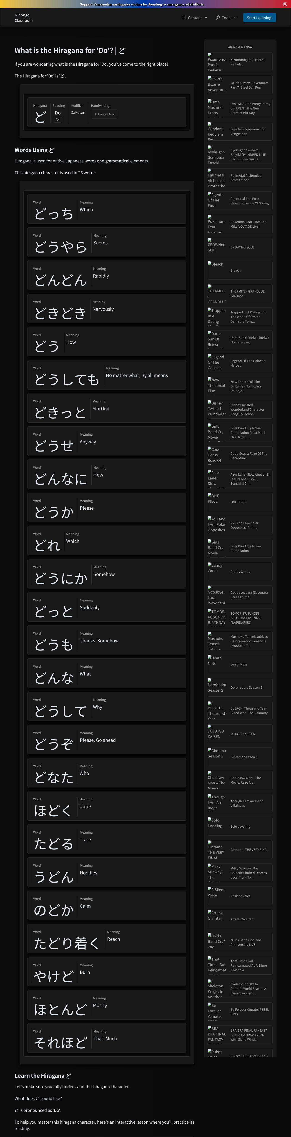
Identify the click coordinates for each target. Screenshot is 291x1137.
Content (195, 17)
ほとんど (60, 1009)
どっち (53, 213)
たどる (53, 843)
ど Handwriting (104, 114)
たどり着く (67, 942)
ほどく (53, 810)
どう (46, 346)
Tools (226, 17)
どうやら (60, 246)
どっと (53, 611)
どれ (46, 544)
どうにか (60, 578)
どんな (53, 677)
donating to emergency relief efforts (176, 4)
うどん (53, 876)
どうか (53, 511)
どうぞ (53, 743)
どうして (60, 710)
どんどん (60, 279)
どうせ (53, 445)
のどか (53, 909)
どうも (53, 644)
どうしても (66, 379)
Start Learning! (259, 17)
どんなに (60, 478)
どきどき (60, 312)
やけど (53, 976)
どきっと (60, 412)
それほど (60, 1042)
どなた (53, 777)
